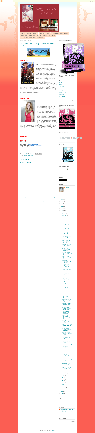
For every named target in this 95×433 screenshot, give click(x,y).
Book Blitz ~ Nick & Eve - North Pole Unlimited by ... (66, 257)
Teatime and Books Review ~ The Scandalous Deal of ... (67, 265)
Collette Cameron (62, 84)
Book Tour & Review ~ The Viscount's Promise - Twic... (66, 218)
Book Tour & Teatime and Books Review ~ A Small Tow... (67, 341)
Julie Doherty (62, 88)
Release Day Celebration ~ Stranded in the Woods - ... (66, 289)
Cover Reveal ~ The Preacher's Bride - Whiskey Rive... (66, 241)
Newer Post (23, 197)
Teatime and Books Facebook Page (28, 35)
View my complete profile (69, 189)
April (63, 382)
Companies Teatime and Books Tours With (60, 33)
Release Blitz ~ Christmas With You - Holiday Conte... (66, 261)
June (63, 379)
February (64, 386)
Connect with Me (46, 35)
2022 (62, 205)
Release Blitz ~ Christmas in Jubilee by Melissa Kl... (66, 222)
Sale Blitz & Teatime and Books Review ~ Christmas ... (67, 360)
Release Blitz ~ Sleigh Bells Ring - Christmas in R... (67, 356)
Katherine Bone (62, 94)
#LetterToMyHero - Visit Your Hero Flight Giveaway (66, 237)
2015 (62, 393)
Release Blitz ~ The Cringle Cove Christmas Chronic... (66, 229)
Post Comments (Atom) (41, 201)
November (64, 215)
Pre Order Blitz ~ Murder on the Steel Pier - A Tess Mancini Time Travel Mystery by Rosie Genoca (67, 413)
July (63, 377)
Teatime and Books (63, 102)
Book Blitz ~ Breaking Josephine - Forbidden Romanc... (66, 333)
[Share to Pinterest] (41, 154)
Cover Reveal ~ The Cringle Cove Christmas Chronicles (66, 281)
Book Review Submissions (32, 33)
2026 (62, 198)
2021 (62, 206)
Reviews (23, 33)
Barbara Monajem (62, 92)
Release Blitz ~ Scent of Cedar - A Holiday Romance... (66, 277)
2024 (62, 201)
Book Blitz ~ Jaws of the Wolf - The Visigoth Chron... (66, 273)
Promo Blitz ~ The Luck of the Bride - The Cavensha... (66, 368)
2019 (62, 210)
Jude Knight (61, 86)
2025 (62, 199)
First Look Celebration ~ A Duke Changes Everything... (66, 353)
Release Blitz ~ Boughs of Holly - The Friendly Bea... (66, 226)
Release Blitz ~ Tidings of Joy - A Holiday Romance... (66, 245)
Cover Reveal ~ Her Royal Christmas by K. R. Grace (67, 321)
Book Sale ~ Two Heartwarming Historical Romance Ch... (66, 317)
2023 (62, 203)
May (63, 380)
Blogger (53, 430)
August (63, 375)
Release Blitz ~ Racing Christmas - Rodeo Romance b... (66, 304)
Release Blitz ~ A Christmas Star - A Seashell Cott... (66, 349)
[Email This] (36, 154)
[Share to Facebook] (40, 154)
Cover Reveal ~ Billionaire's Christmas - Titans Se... (66, 296)
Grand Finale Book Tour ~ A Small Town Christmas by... (66, 312)
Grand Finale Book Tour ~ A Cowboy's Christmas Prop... (66, 233)
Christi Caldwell (62, 82)
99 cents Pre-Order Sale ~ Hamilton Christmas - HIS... (66, 300)
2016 (62, 391)
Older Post (54, 197)
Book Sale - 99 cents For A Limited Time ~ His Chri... (67, 325)
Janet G (67, 187)
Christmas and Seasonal (44, 33)
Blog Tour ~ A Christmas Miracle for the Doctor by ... (66, 269)
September (64, 373)
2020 (62, 208)
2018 (62, 212)
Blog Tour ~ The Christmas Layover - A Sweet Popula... (66, 249)
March (63, 384)
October (63, 372)
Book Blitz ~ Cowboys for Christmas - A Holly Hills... (67, 253)
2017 (62, 390)
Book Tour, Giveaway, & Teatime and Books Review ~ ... (66, 337)
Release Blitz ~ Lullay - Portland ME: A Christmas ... (66, 364)
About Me (39, 35)
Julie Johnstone (62, 90)
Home (53, 35)
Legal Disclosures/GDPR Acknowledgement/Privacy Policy (32, 37)
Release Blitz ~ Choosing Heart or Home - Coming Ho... (67, 345)
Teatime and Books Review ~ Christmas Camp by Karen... (66, 308)
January (63, 387)
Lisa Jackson (62, 96)
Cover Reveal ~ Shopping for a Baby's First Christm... (66, 292)
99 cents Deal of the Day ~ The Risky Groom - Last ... (67, 285)
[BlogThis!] (37, 154)
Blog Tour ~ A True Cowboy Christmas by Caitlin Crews (66, 329)
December (64, 213)
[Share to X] (38, 154)
